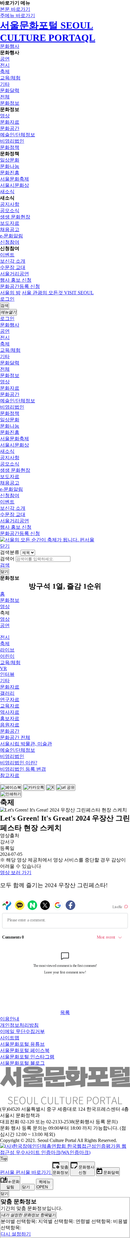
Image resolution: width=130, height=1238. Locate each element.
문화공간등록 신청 (20, 286)
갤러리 (7, 693)
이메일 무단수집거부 (22, 1031)
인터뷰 (7, 674)
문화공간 (9, 128)
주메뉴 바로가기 (17, 15)
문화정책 (9, 147)
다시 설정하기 (16, 1233)
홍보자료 (9, 718)
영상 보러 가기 (15, 872)
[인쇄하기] (11, 794)
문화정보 (9, 103)
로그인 (7, 299)
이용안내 (9, 1018)
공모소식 (9, 210)
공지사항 (9, 204)
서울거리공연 (14, 273)
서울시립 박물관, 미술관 (26, 743)
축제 (5, 71)
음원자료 (9, 724)
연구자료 (9, 699)
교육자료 (9, 705)
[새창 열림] (11, 787)
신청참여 (9, 242)
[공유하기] (0, 783)
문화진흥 (9, 172)
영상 (5, 115)
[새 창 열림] (65, 1152)
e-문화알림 (11, 235)
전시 (5, 65)
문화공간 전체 (15, 737)
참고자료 (9, 775)
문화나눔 (9, 166)
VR (3, 668)
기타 (5, 84)
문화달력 (9, 90)
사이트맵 (9, 1037)
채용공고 (9, 229)
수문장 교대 (12, 267)
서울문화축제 (14, 178)
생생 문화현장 (15, 216)
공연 (5, 58)
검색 (5, 565)
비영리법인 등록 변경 (23, 769)
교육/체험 (10, 77)
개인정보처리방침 (19, 1025)
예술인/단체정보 (17, 134)
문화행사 (9, 46)
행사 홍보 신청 (15, 280)
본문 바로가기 (15, 9)
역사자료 (9, 712)
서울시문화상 (14, 185)
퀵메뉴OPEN (43, 1184)
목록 (65, 1012)
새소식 (7, 191)
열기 (28, 1215)
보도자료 (9, 223)
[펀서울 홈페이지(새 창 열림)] (47, 539)
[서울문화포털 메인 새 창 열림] (65, 1102)
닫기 (5, 546)
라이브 (7, 649)
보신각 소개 (12, 261)
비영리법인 (12, 141)
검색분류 (9, 552)
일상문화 (9, 159)
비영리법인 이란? (18, 762)
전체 (5, 96)
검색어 (7, 558)
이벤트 (7, 254)
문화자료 (9, 122)
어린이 (7, 656)
